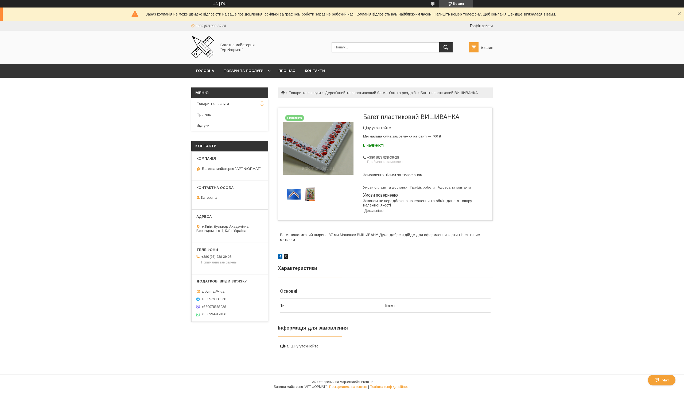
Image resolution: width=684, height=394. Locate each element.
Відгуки (203, 125)
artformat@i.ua (212, 291)
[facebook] (280, 257)
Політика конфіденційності (390, 387)
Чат (665, 380)
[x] (286, 257)
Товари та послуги (243, 71)
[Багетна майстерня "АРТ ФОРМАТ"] (202, 57)
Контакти (315, 71)
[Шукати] (446, 47)
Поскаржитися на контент (348, 387)
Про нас (286, 71)
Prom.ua (367, 382)
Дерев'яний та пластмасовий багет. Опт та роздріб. (371, 93)
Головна (205, 71)
